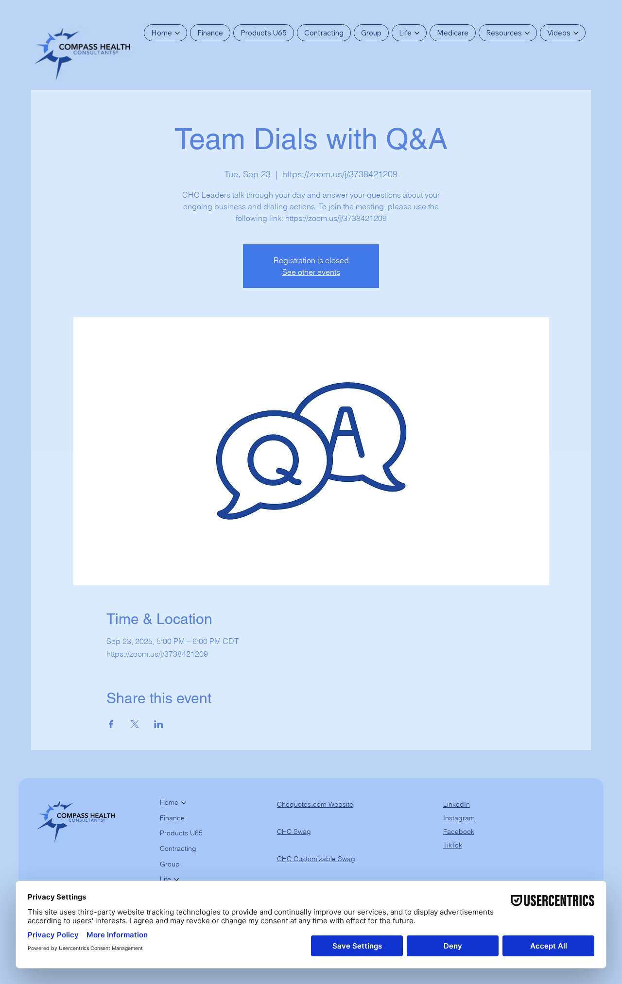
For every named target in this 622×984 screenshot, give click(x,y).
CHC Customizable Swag (316, 858)
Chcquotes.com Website (315, 804)
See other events (311, 272)
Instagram (459, 818)
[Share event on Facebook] (111, 724)
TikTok (452, 845)
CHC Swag (294, 831)
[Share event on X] (134, 724)
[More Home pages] (177, 33)
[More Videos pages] (575, 33)
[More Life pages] (417, 33)
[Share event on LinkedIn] (158, 724)
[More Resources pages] (527, 33)
